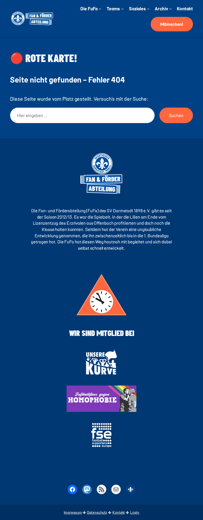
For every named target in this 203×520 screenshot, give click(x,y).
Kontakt (118, 512)
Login (134, 512)
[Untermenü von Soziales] (148, 8)
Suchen (176, 115)
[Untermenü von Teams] (122, 8)
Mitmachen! (171, 24)
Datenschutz (97, 512)
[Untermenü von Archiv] (170, 8)
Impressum (73, 512)
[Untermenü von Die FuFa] (100, 8)
